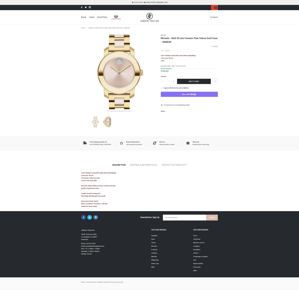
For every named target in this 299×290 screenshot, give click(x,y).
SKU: (162, 51)
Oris (194, 260)
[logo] (149, 17)
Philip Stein (155, 260)
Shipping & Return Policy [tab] (144, 165)
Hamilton (154, 236)
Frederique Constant (200, 257)
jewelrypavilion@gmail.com (156, 2)
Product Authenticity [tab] (174, 165)
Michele (154, 257)
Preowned (196, 267)
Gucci (195, 236)
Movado (163, 35)
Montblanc (196, 250)
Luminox (154, 253)
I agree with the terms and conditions (176, 88)
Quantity (163, 76)
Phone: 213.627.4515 (88, 244)
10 (164, 105)
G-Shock (154, 250)
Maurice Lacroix (198, 243)
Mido (153, 267)
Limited (91, 17)
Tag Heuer (196, 239)
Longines (196, 246)
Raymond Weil (198, 264)
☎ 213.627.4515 (137, 2)
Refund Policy (102, 17)
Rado (153, 239)
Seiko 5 (195, 253)
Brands (83, 17)
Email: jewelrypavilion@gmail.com (92, 246)
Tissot (153, 243)
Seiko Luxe (155, 264)
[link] (81, 7)
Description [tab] (119, 165)
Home (83, 28)
